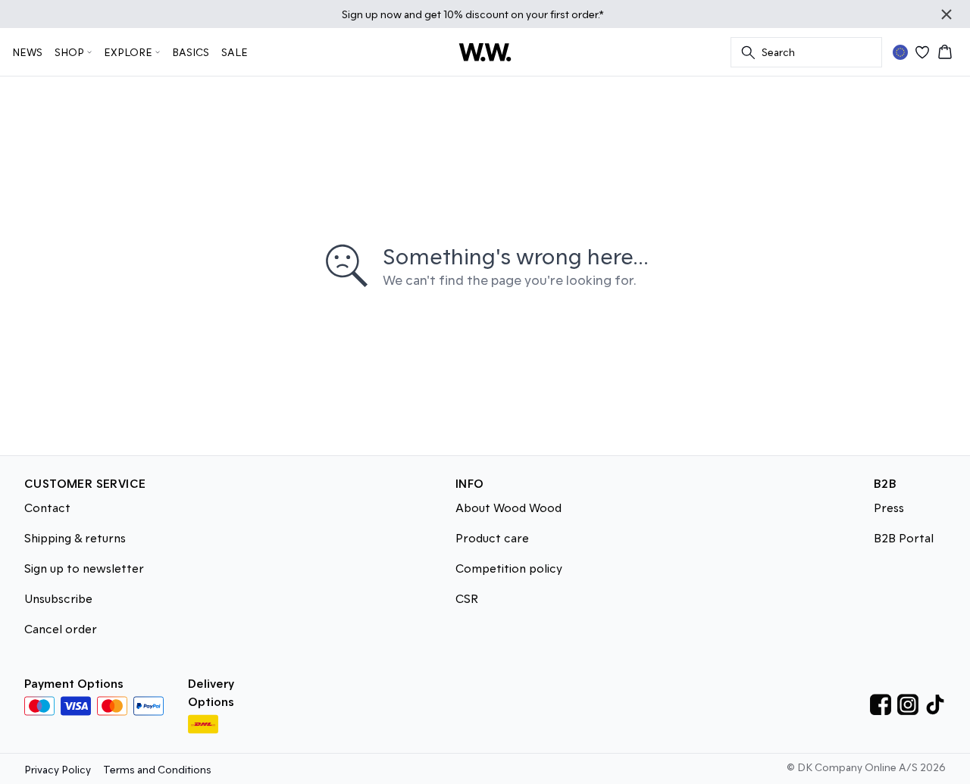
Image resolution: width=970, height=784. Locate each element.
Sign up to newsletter (84, 568)
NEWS (27, 51)
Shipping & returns (75, 537)
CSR (466, 598)
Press (889, 507)
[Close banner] (946, 14)
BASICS (190, 51)
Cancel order (60, 628)
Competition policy (508, 568)
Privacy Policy (57, 769)
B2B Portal (904, 537)
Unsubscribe (58, 598)
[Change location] (900, 52)
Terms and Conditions (157, 769)
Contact (47, 507)
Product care (492, 537)
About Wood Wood (508, 507)
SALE (234, 51)
